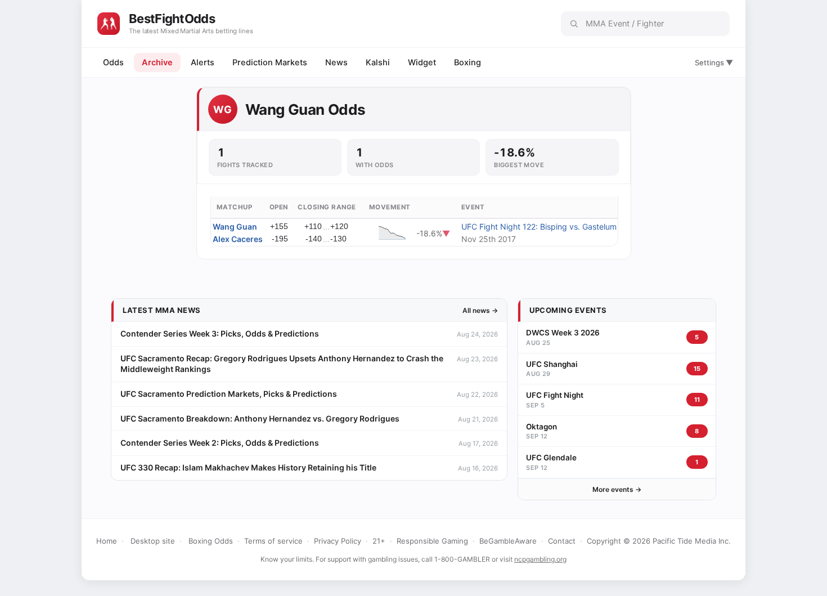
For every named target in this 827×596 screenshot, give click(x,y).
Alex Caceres (238, 239)
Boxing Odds (210, 540)
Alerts (202, 62)
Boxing (467, 62)
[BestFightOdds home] (108, 23)
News (336, 62)
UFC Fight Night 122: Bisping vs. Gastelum (539, 226)
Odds (113, 62)
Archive (157, 62)
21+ (378, 540)
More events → (616, 489)
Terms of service (273, 540)
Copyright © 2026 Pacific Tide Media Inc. (659, 540)
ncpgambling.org (540, 559)
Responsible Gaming (432, 540)
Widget (422, 62)
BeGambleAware (508, 540)
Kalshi (378, 62)
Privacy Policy (337, 540)
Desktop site (153, 540)
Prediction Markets (269, 62)
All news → (480, 310)
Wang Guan (235, 226)
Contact (562, 540)
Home (106, 540)
